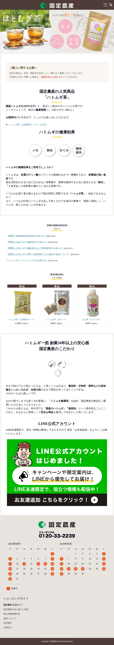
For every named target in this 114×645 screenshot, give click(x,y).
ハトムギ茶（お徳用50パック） (22, 319)
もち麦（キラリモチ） (92, 319)
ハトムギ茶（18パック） (57, 319)
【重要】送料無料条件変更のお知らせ (25, 236)
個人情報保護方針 (11, 614)
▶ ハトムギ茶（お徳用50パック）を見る (26, 124)
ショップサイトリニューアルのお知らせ (27, 260)
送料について (9, 618)
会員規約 (7, 623)
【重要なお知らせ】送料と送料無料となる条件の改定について (38, 254)
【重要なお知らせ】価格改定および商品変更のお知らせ (34, 248)
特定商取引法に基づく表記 (16, 609)
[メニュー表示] (105, 5)
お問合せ (7, 627)
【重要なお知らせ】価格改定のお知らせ (27, 242)
